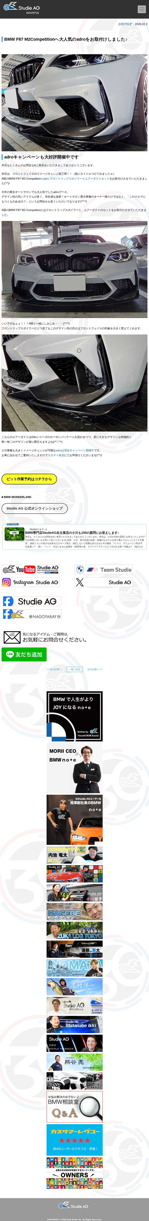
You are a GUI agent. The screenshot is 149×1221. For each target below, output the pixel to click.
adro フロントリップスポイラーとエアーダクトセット (76, 178)
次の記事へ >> (94, 669)
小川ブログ (125, 24)
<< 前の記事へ (54, 669)
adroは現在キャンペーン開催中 (75, 450)
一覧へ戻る (74, 669)
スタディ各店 (56, 455)
